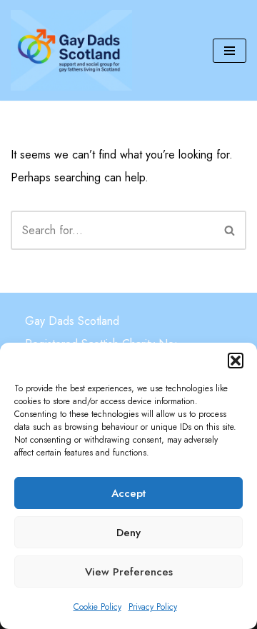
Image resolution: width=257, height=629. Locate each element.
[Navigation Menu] (229, 51)
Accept (128, 493)
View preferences (129, 572)
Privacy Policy (152, 606)
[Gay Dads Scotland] (71, 50)
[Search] (230, 230)
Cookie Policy (97, 606)
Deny (128, 532)
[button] (235, 360)
